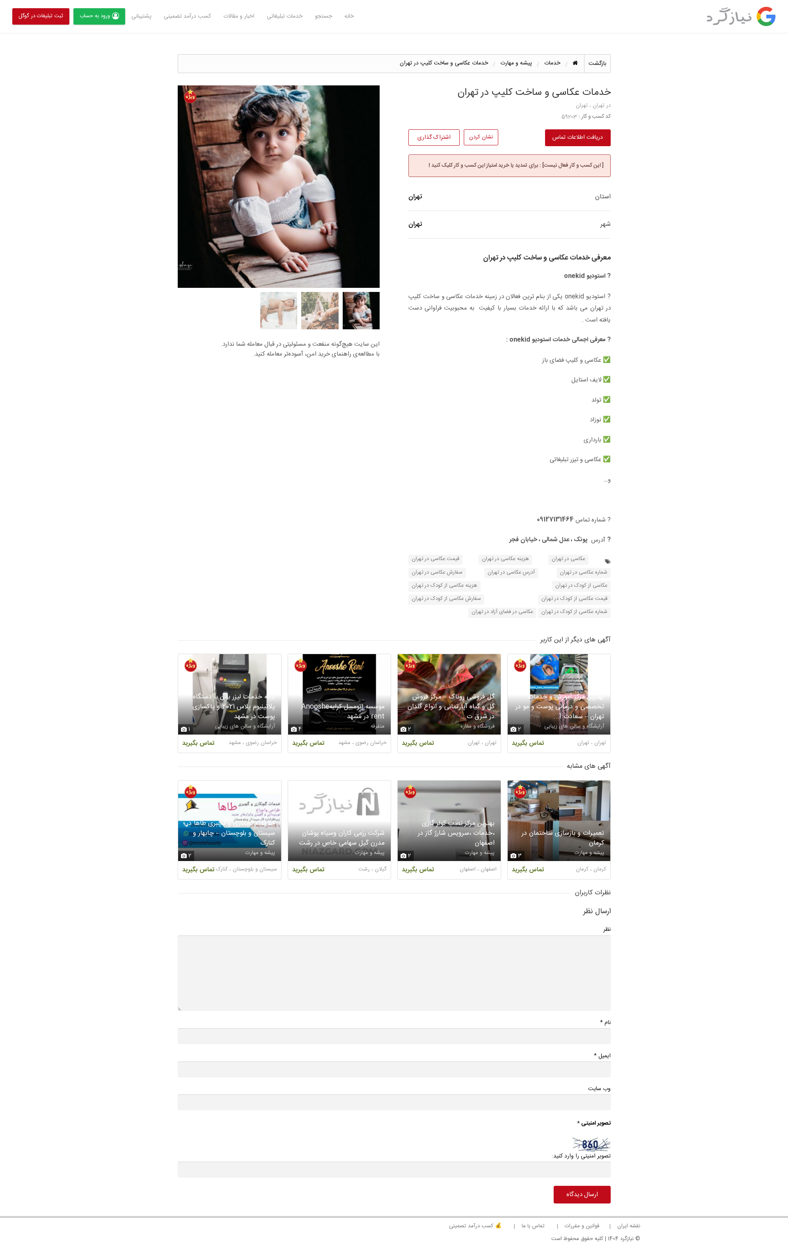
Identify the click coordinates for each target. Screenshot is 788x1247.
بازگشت (597, 64)
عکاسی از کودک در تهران (581, 585)
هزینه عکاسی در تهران (505, 559)
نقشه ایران (628, 1226)
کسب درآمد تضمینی (187, 16)
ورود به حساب (95, 16)
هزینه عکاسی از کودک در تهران (444, 585)
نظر (607, 930)
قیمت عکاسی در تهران (435, 559)
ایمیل (602, 1056)
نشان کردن (481, 137)
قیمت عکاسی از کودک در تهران (574, 599)
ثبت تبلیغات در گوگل (40, 16)
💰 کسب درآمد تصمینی (475, 1226)
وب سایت (599, 1089)
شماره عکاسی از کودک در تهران (574, 612)
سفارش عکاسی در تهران (437, 572)
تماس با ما (533, 1226)
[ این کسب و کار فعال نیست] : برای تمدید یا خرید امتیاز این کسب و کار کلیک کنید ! (516, 165)
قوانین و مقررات (582, 1226)
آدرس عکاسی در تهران (511, 572)
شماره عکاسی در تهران (583, 572)
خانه (349, 16)
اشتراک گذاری (434, 137)
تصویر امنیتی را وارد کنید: (581, 1156)
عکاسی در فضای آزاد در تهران (502, 612)
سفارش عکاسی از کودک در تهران (446, 599)
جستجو (323, 16)
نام (605, 1022)
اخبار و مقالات (238, 16)
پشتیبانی (141, 16)
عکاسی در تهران (568, 559)
